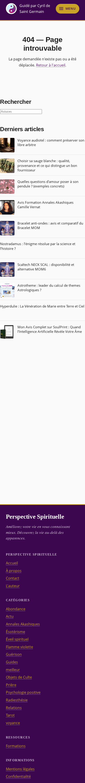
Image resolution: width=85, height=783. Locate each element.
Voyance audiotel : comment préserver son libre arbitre (50, 142)
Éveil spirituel (17, 639)
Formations (16, 745)
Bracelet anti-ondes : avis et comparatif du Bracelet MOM (50, 225)
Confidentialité (18, 776)
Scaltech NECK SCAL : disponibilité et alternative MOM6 (45, 266)
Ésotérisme (15, 631)
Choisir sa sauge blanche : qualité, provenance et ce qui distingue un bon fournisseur (47, 165)
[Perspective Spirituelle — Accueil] (11, 8)
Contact (12, 578)
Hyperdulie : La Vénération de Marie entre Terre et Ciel (42, 306)
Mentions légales (20, 768)
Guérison (14, 654)
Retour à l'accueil (50, 65)
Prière (11, 684)
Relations (14, 707)
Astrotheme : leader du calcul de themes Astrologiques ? (48, 287)
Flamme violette (19, 646)
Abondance (15, 608)
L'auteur (13, 585)
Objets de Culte (19, 677)
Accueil (12, 563)
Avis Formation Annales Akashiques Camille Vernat (45, 204)
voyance (13, 722)
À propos (14, 570)
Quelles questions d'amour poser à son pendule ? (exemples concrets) (47, 183)
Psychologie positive (23, 692)
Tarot (10, 715)
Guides (12, 662)
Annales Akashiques (23, 624)
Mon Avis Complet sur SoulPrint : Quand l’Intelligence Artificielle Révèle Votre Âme (49, 329)
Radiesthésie (17, 700)
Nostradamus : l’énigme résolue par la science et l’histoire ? (37, 246)
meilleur (13, 669)
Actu (10, 616)
